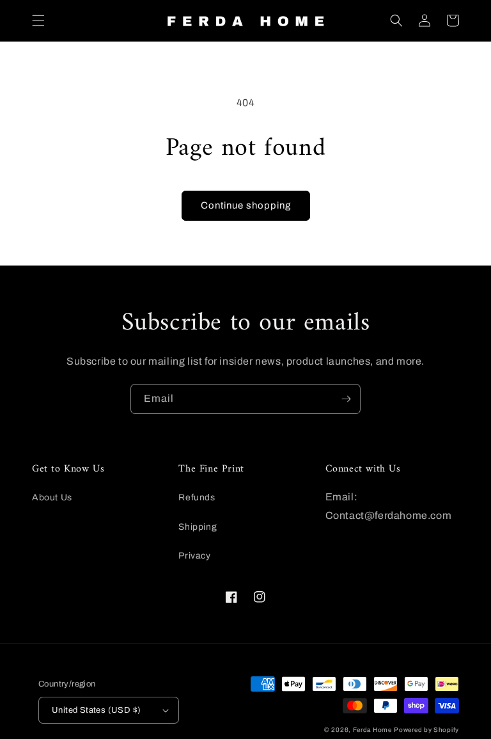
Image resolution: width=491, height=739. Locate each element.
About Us (52, 497)
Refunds (196, 497)
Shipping (197, 527)
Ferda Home (372, 729)
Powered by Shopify (426, 729)
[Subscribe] (346, 399)
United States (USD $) (96, 710)
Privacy (194, 555)
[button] (38, 20)
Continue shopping (246, 205)
